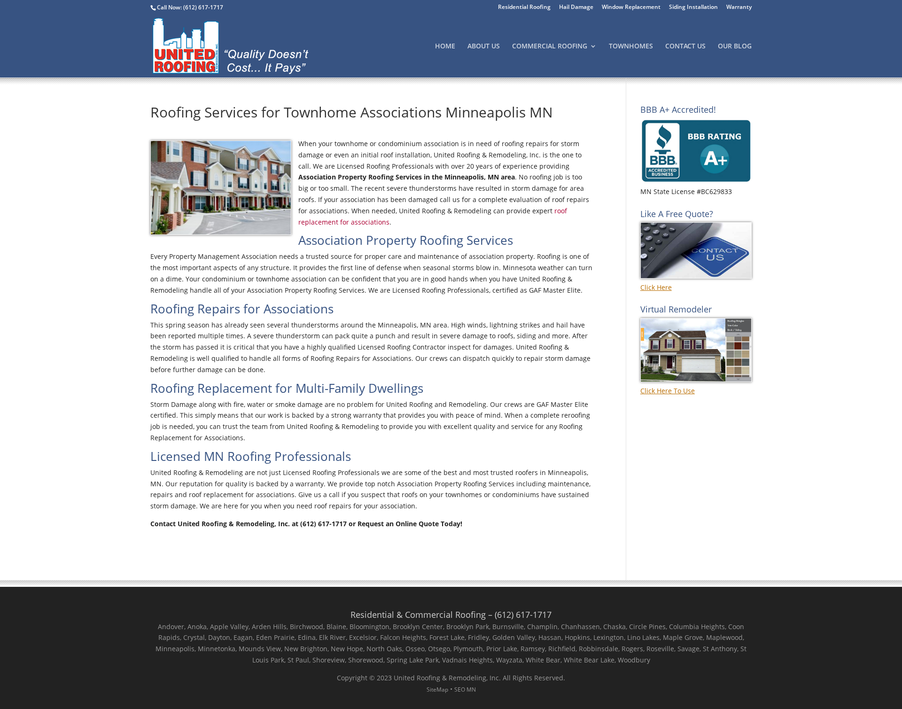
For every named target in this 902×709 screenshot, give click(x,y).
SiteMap (437, 689)
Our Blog (735, 46)
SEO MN (465, 689)
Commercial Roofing (549, 46)
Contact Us (685, 46)
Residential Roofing (524, 7)
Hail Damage (576, 7)
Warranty (739, 7)
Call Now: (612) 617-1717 (190, 7)
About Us (483, 46)
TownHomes (631, 46)
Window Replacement (631, 7)
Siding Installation (693, 7)
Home (445, 46)
